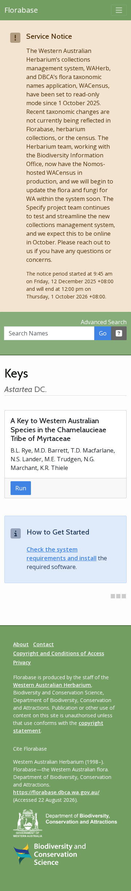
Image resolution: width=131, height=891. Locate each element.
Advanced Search (104, 322)
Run (20, 488)
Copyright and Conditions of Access (58, 653)
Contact (43, 644)
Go (103, 333)
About (21, 644)
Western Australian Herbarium (52, 684)
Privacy (22, 662)
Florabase (21, 10)
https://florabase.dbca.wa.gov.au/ (56, 792)
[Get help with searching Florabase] (119, 333)
